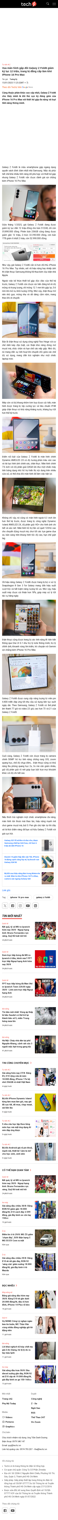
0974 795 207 (26, 1449)
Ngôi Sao (35, 1408)
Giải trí (4, 1318)
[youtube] (28, 906)
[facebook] (13, 906)
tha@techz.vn (40, 1449)
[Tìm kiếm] (46, 4)
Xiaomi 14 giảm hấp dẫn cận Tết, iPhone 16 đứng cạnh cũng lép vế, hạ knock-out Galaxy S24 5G (21, 859)
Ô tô (3, 1231)
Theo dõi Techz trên (12, 87)
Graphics (9, 1426)
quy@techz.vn (14, 1445)
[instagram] (20, 906)
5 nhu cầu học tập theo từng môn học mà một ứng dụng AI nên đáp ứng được (16, 1127)
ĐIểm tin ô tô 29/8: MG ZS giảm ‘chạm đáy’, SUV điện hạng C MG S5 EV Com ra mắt (17, 1237)
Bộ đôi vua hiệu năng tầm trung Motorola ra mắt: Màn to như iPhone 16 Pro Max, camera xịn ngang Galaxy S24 (22, 876)
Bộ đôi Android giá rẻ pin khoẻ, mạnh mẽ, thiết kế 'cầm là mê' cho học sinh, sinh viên (17, 1150)
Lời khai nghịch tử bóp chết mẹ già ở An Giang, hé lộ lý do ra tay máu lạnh (17, 1349)
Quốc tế (5, 924)
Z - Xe (34, 1403)
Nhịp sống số (7, 1292)
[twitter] (5, 906)
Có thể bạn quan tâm (15, 1170)
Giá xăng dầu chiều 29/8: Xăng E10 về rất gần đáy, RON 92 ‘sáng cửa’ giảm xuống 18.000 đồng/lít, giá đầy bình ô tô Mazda (17, 1264)
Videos (8, 1417)
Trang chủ (7, 1399)
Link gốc (6, 890)
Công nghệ (36, 1399)
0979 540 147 (18, 1441)
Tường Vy (13, 79)
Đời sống (5, 1009)
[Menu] (54, 4)
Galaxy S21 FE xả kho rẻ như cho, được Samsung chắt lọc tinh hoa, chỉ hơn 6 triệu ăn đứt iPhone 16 (21, 843)
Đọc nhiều (8, 1285)
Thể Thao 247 (38, 1417)
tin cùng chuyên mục (16, 1062)
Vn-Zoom (35, 1422)
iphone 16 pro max (19, 897)
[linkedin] (35, 906)
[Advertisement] (29, 136)
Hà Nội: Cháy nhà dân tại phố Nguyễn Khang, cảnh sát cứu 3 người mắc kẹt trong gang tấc (17, 1043)
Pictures (9, 1422)
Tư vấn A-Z (6, 65)
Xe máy (5, 1203)
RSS (33, 1413)
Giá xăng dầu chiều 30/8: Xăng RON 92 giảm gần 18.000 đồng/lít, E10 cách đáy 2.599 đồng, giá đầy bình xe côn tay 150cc (17, 1212)
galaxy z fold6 (43, 897)
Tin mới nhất (12, 916)
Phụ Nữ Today (9, 1403)
